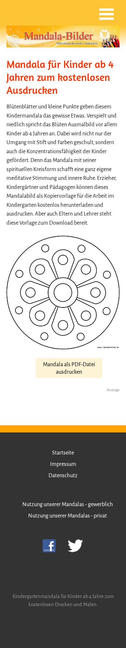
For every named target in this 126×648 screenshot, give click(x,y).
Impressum (63, 464)
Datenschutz (63, 475)
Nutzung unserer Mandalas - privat (67, 516)
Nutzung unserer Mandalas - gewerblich (67, 504)
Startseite (63, 453)
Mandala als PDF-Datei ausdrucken (69, 368)
